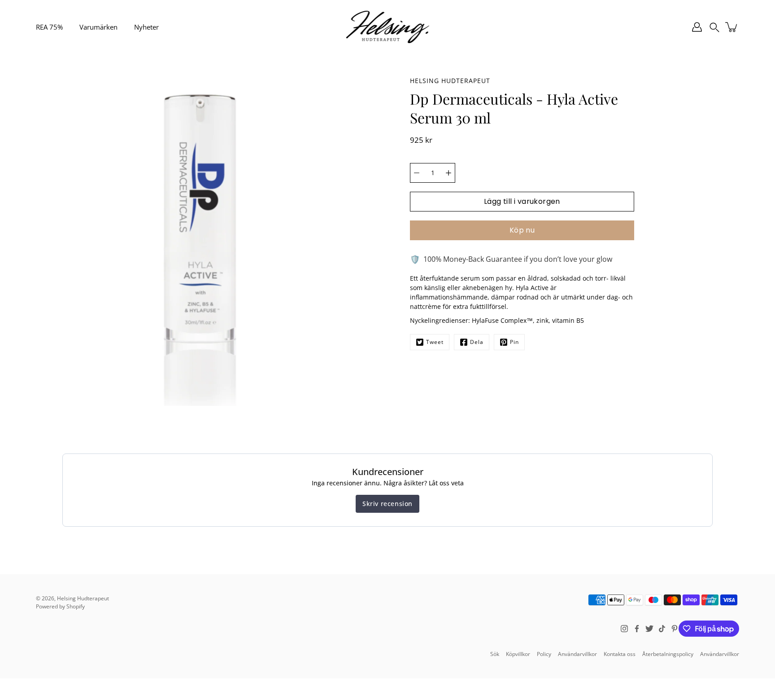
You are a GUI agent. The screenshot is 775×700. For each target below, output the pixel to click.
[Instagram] (624, 628)
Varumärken (98, 26)
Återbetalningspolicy (667, 654)
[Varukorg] (732, 27)
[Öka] (448, 173)
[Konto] (697, 27)
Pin (514, 342)
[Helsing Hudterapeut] (387, 26)
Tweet (435, 342)
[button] (714, 27)
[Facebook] (637, 628)
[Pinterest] (675, 628)
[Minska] (416, 173)
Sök (494, 654)
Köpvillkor (518, 654)
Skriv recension (387, 503)
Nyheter (146, 26)
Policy (544, 654)
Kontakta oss (620, 654)
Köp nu (522, 230)
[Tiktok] (662, 628)
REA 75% (49, 26)
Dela (476, 342)
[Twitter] (649, 628)
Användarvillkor (577, 654)
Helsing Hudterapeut (83, 598)
